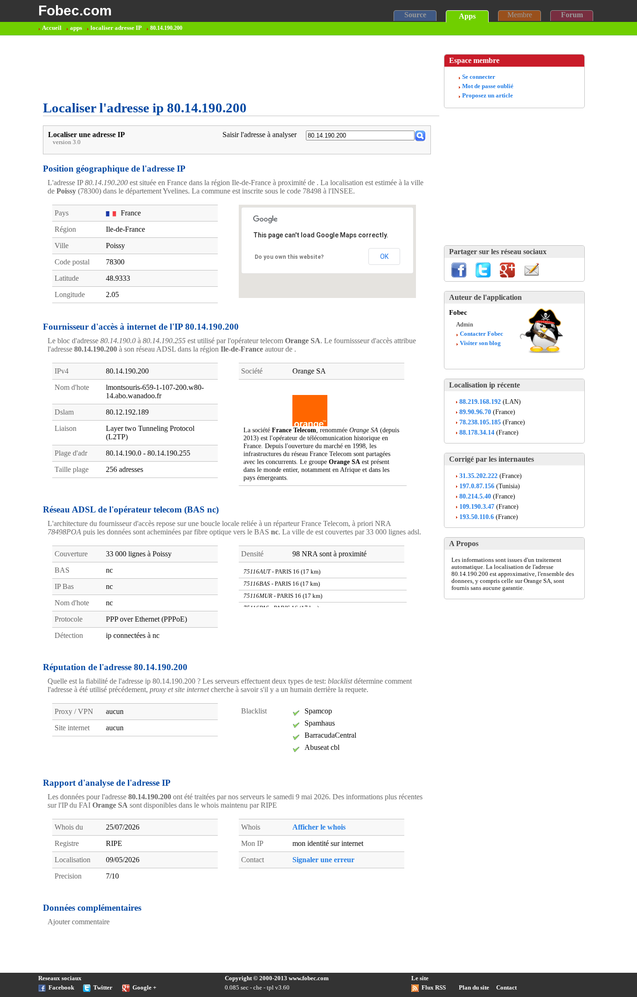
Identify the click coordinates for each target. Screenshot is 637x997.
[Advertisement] (212, 68)
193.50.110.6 (476, 516)
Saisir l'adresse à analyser (259, 134)
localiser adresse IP (116, 28)
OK (384, 256)
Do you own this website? (289, 257)
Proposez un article (487, 95)
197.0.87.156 (476, 486)
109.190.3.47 (476, 506)
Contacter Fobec (481, 334)
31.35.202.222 (478, 475)
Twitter (102, 987)
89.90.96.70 (475, 411)
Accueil (52, 28)
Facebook (61, 987)
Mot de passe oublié (487, 86)
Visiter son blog (480, 343)
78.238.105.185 (480, 422)
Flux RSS (434, 987)
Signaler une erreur (323, 860)
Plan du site (474, 987)
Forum (572, 15)
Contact (506, 987)
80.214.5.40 (475, 496)
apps (76, 28)
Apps (467, 16)
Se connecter (478, 77)
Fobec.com (75, 10)
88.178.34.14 (476, 432)
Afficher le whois (319, 827)
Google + (144, 987)
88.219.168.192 (480, 401)
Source (415, 15)
